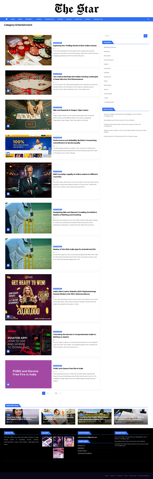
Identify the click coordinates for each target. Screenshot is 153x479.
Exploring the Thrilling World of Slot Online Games (75, 46)
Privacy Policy (82, 450)
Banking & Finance (110, 47)
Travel (87, 19)
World (39, 19)
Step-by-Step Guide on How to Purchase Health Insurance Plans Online (130, 419)
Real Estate (107, 85)
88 (56, 393)
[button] (148, 19)
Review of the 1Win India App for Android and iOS (74, 249)
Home (13, 19)
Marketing (107, 77)
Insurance (107, 68)
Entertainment (57, 42)
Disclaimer (81, 448)
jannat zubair (59, 371)
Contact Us (98, 19)
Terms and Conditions (85, 453)
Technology (49, 19)
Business (29, 19)
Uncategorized (109, 102)
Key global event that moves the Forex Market (119, 120)
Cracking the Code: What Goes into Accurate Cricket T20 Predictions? (93, 419)
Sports (60, 19)
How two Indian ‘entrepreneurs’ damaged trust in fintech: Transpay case (22, 419)
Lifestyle (78, 19)
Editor (57, 48)
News (20, 19)
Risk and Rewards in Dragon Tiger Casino (70, 110)
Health (69, 19)
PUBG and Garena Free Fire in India (68, 368)
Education (107, 56)
